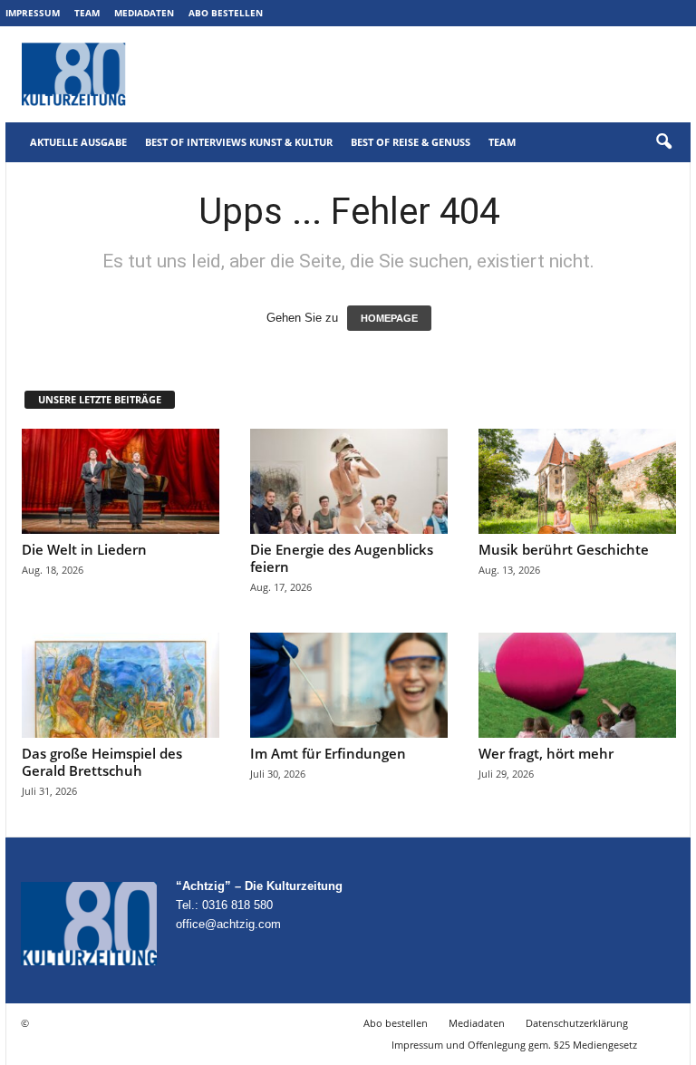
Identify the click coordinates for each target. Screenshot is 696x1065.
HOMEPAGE (389, 318)
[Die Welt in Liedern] (120, 481)
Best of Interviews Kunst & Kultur (239, 142)
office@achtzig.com (228, 924)
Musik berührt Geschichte (563, 549)
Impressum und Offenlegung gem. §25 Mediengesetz (514, 1044)
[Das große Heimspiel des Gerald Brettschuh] (120, 685)
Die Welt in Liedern (84, 549)
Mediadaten (144, 12)
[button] (663, 142)
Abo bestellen (225, 12)
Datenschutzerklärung (577, 1023)
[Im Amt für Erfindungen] (349, 685)
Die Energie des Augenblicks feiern (341, 558)
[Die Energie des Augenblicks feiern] (349, 481)
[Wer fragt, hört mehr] (577, 685)
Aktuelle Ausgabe (78, 142)
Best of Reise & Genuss (410, 142)
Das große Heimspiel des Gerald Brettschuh (102, 761)
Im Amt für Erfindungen (328, 753)
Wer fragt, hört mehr (546, 753)
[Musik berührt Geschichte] (577, 481)
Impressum (32, 12)
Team (87, 12)
